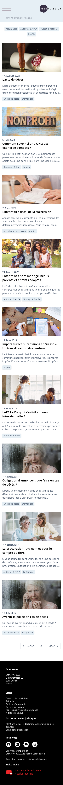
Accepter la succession (15, 231)
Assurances (11, 28)
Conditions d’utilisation (17, 729)
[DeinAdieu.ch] (50, 9)
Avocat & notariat (49, 28)
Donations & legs (12, 167)
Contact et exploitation (17, 698)
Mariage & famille (31, 299)
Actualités (11, 701)
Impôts (31, 34)
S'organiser (17, 17)
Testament (28, 572)
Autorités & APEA (29, 28)
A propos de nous (14, 712)
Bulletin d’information (16, 704)
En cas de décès (11, 98)
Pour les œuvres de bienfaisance (22, 710)
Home (7, 17)
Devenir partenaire (15, 707)
